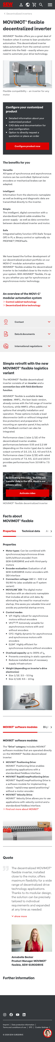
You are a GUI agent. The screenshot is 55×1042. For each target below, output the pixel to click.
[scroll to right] (51, 531)
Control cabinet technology (21, 302)
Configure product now (27, 146)
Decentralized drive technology (23, 305)
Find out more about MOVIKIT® (22, 809)
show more (20, 916)
